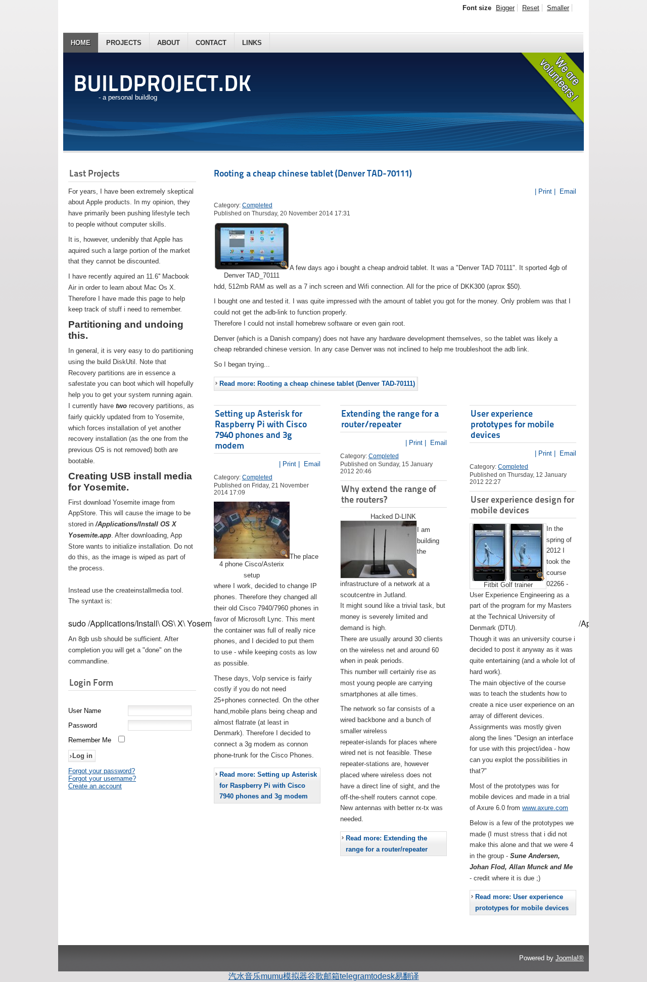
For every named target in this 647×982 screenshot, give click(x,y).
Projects (124, 43)
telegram (355, 976)
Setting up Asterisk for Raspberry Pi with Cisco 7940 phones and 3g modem (261, 429)
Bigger (505, 8)
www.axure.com (545, 808)
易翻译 (407, 976)
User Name (84, 711)
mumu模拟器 (284, 976)
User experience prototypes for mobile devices (512, 424)
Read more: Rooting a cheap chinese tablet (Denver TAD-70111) (317, 383)
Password (82, 725)
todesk (383, 976)
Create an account (95, 786)
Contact (211, 43)
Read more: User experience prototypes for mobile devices (522, 902)
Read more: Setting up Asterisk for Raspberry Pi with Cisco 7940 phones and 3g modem (268, 785)
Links (252, 43)
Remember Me (89, 740)
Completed (257, 205)
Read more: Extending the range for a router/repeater (387, 843)
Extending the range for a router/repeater (390, 418)
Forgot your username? (102, 778)
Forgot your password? (101, 771)
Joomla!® (570, 958)
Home (80, 43)
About (168, 43)
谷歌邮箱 (323, 976)
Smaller (558, 8)
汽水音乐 (244, 976)
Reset (530, 8)
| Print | (545, 191)
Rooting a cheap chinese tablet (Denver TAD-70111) (313, 173)
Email (567, 191)
